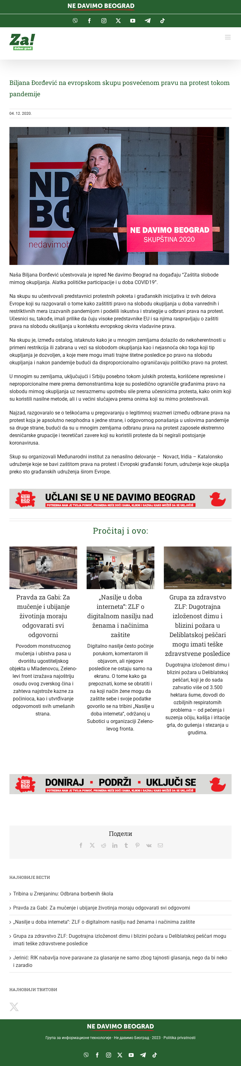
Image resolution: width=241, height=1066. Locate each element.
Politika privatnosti (179, 1038)
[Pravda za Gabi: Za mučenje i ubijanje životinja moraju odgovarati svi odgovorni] (43, 567)
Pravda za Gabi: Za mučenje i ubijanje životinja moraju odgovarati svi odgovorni (43, 616)
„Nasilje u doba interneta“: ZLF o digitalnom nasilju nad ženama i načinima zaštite (120, 616)
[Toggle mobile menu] (228, 37)
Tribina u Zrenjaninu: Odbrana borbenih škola (63, 894)
